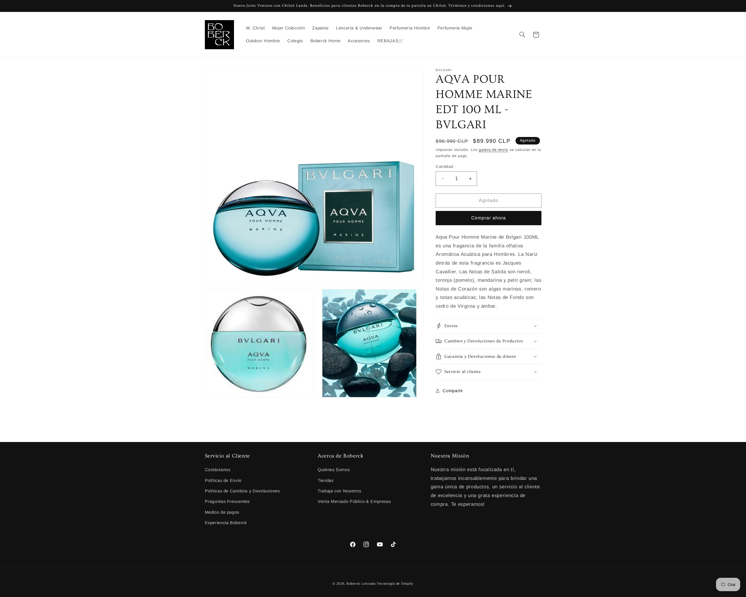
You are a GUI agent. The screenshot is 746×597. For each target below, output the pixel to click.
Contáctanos (218, 469)
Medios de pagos (222, 512)
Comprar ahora (488, 217)
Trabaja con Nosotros (339, 491)
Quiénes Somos (334, 469)
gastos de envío (493, 150)
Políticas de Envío (223, 480)
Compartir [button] (453, 390)
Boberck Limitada (361, 583)
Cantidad (444, 166)
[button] (522, 34)
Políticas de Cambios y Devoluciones (242, 491)
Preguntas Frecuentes (227, 501)
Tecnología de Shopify (395, 583)
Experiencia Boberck (226, 522)
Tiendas (325, 480)
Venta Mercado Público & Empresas (354, 501)
